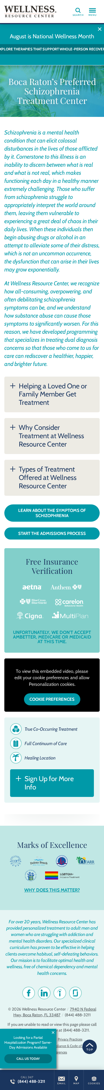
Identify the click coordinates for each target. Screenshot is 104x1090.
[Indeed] (60, 993)
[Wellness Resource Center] (30, 11)
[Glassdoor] (75, 993)
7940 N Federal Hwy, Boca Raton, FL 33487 (54, 1012)
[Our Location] (76, 1080)
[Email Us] (61, 1080)
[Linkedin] (44, 993)
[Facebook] (28, 993)
